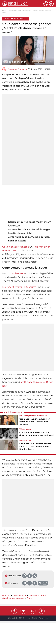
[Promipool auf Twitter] (23, 610)
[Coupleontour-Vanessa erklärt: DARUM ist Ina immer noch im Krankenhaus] (9, 446)
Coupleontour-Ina (37, 595)
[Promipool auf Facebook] (14, 610)
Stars (9, 10)
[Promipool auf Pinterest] (41, 610)
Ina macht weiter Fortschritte (19, 287)
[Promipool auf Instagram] (32, 610)
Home (4, 10)
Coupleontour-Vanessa (15, 246)
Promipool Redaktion (17, 69)
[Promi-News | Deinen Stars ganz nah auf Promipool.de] (22, 3)
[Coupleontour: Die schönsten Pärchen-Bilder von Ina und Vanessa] (9, 421)
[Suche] (45, 3)
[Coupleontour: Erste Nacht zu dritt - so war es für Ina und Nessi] (9, 433)
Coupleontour (17, 273)
